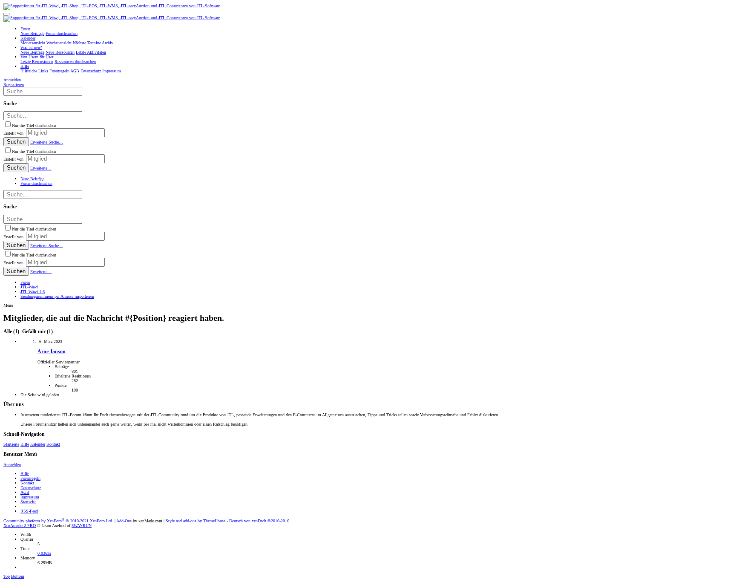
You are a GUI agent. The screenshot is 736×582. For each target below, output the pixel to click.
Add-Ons (124, 521)
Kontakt (53, 444)
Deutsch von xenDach (259, 521)
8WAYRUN (82, 525)
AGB (24, 492)
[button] (6, 14)
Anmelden (12, 464)
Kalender (37, 444)
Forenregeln (30, 478)
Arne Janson (51, 351)
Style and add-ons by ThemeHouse (195, 521)
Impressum (29, 497)
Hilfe (24, 444)
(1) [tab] (11, 331)
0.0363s (44, 553)
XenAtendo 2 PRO (19, 525)
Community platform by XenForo (58, 521)
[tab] (36, 331)
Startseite (11, 444)
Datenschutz (30, 487)
